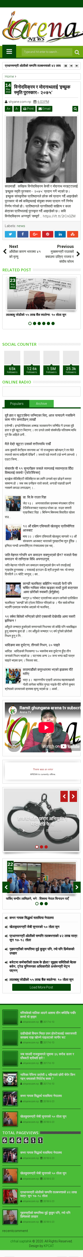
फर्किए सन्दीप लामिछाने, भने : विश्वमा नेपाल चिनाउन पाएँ (37, 898)
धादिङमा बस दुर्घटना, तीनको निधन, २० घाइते (32, 645)
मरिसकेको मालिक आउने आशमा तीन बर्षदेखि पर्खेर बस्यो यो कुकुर (48, 1014)
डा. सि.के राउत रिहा (34, 497)
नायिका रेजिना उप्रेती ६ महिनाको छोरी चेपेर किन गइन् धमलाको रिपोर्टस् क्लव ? (47, 1076)
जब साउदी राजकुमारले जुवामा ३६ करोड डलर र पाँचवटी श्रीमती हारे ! (47, 1056)
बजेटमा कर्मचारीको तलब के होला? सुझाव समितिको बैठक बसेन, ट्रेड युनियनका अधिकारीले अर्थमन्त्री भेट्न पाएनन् (42, 966)
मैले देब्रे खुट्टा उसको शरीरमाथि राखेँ (28, 444)
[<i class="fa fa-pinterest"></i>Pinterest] (52, 3)
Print (30, 109)
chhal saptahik (21, 1241)
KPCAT (49, 1246)
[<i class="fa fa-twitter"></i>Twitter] (38, 3)
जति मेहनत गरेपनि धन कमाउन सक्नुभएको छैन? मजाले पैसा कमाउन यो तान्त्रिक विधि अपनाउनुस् (41, 557)
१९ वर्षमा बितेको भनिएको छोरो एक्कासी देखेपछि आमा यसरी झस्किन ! (40, 618)
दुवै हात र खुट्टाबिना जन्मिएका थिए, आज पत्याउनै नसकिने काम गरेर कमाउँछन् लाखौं (40, 417)
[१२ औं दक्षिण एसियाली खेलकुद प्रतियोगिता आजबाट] (13, 532)
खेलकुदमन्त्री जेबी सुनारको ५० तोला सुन (34, 926)
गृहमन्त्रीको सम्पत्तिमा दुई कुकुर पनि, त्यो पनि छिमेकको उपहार (41, 951)
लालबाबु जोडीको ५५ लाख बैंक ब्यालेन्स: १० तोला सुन (36, 314)
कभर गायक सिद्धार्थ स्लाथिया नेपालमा (31, 917)
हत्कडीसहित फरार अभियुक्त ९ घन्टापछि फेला (43, 821)
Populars (17, 403)
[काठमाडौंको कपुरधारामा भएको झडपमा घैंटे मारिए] (13, 676)
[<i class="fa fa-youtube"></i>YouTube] (45, 3)
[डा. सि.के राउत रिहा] (13, 503)
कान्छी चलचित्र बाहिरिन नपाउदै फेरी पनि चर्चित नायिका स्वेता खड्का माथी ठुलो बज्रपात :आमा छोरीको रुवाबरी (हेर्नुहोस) (50, 588)
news (21, 226)
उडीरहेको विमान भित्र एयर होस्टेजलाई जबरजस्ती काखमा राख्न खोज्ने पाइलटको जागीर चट (48, 1035)
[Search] (77, 52)
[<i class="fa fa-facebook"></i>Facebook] (31, 3)
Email (46, 109)
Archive (41, 403)
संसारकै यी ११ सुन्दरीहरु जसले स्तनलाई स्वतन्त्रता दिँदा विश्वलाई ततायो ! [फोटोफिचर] (39, 470)
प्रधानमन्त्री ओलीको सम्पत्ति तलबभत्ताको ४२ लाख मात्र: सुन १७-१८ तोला (43, 937)
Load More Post (41, 987)
